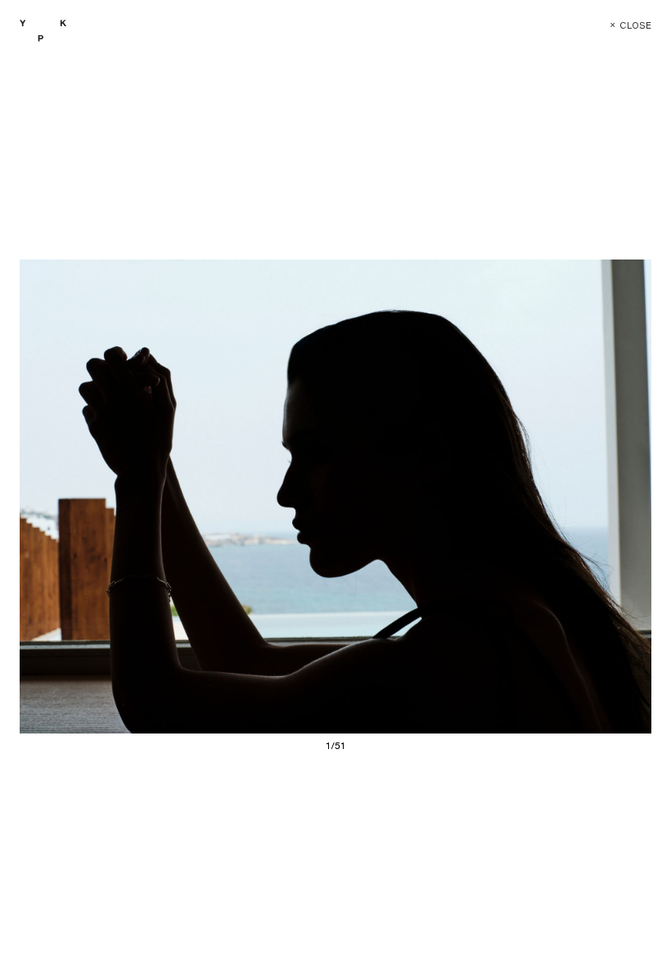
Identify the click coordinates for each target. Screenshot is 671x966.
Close (630, 26)
